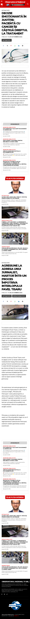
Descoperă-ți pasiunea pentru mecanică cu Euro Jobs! (12, 141)
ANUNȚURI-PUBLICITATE (9, 127)
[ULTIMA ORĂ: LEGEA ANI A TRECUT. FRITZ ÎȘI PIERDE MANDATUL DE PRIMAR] (15, 187)
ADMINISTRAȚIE (6, 246)
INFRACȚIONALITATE (7, 220)
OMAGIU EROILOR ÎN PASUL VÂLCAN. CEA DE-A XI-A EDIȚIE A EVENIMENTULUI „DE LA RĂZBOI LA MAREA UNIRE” (15, 249)
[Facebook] (3, 45)
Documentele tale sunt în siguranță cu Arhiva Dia (14, 129)
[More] (22, 45)
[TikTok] (7, 594)
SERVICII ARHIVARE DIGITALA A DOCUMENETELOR (11, 151)
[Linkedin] (18, 45)
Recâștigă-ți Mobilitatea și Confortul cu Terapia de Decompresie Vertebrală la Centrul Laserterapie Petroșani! (14, 163)
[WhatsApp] (14, 45)
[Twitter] (7, 45)
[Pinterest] (11, 45)
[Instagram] (4, 594)
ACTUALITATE (5, 10)
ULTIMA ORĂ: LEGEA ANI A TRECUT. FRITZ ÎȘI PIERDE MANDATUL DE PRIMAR (14, 197)
